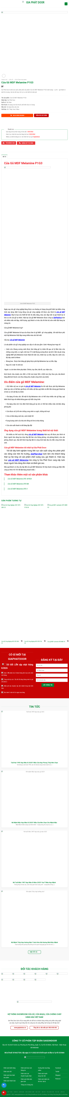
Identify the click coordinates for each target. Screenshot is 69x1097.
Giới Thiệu (9, 1092)
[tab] (4, 157)
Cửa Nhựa (21, 1092)
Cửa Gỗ (11, 79)
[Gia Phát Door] (34, 3)
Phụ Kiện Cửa (50, 1092)
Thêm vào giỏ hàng (41, 115)
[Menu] (2, 4)
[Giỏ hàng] (66, 3)
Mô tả (4, 156)
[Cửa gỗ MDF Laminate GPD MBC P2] (57, 572)
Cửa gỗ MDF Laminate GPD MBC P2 (56, 641)
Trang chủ (4, 79)
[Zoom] (3, 76)
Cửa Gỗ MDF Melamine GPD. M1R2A (20, 479)
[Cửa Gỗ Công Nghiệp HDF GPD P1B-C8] (34, 572)
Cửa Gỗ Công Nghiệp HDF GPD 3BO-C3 (10, 642)
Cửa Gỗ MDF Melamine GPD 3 (17, 489)
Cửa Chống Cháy (29, 1092)
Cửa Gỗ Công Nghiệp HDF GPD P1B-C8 (33, 642)
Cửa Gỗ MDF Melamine (21, 79)
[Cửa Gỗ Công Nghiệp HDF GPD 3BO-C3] (11, 572)
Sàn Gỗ (44, 1092)
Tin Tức (57, 1092)
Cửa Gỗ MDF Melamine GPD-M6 (18, 484)
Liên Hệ (62, 1092)
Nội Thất (38, 1092)
